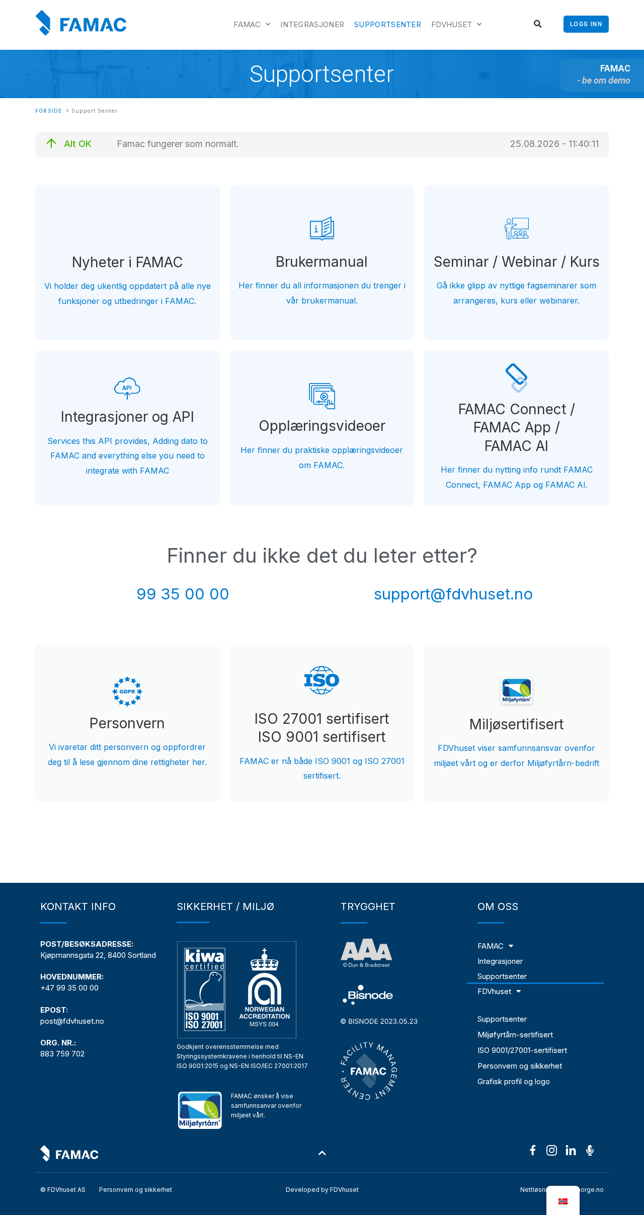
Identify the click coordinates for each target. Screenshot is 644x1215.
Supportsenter (387, 24)
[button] (538, 24)
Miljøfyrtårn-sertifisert (515, 1034)
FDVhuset (451, 24)
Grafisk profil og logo (513, 1081)
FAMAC (247, 24)
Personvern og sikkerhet (519, 1066)
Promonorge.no (580, 1189)
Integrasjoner (312, 24)
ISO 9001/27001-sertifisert (522, 1050)
